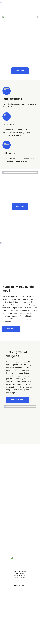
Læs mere (20, 206)
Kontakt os (20, 71)
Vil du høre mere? (17, 400)
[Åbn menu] (39, 7)
